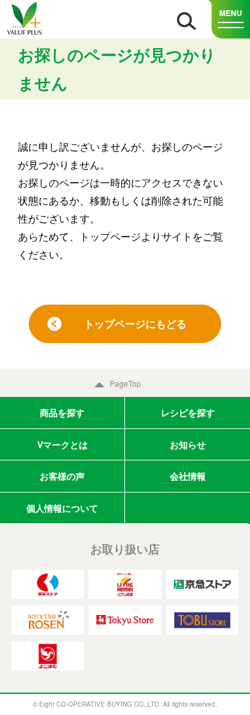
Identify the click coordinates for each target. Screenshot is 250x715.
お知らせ (188, 444)
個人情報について (62, 507)
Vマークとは (62, 444)
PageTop (125, 383)
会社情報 (188, 475)
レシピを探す (188, 412)
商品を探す (62, 412)
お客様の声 (62, 475)
